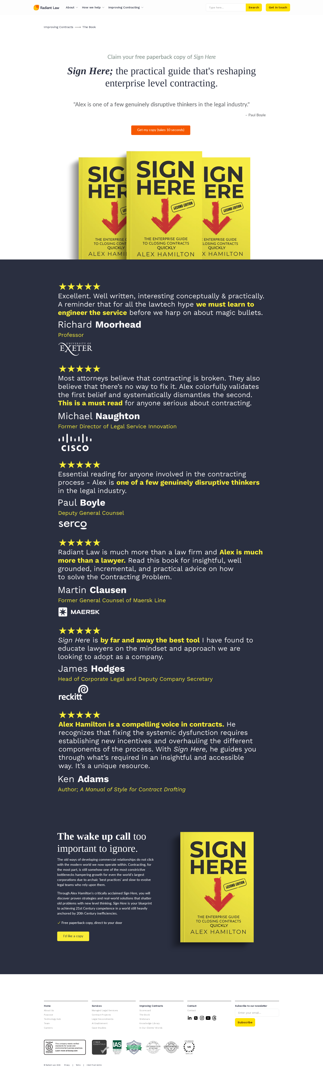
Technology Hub (52, 1019)
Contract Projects (101, 1014)
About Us (49, 1010)
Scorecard (145, 1010)
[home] (46, 7)
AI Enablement (99, 1023)
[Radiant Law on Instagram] (202, 1018)
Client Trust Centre (94, 1065)
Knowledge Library (149, 1023)
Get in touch (278, 7)
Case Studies (99, 1028)
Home (47, 1005)
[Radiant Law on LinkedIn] (189, 1018)
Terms (78, 1065)
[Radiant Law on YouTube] (208, 1018)
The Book (89, 27)
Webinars (144, 1019)
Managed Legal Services (105, 1010)
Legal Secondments (102, 1019)
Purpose (48, 1014)
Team (47, 1023)
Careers (48, 1028)
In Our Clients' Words (150, 1028)
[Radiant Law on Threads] (214, 1018)
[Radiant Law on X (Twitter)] (195, 1018)
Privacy (67, 1065)
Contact (191, 1010)
